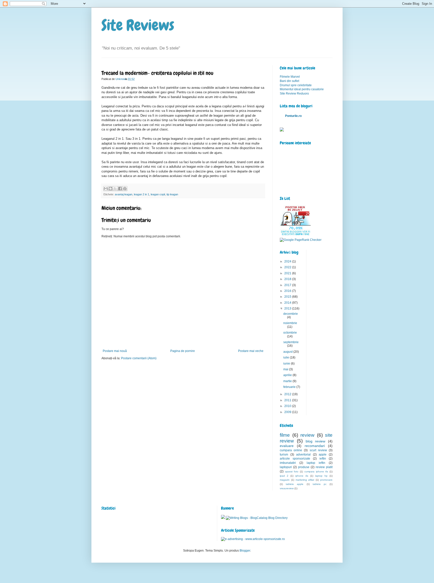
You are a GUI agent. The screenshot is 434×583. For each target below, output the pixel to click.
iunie (287, 363)
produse (303, 467)
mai (286, 369)
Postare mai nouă (115, 351)
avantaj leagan (123, 194)
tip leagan (172, 194)
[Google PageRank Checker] (300, 240)
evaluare (287, 446)
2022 (288, 267)
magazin (285, 479)
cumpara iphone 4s (316, 471)
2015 (288, 296)
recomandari (315, 446)
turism (284, 454)
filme (285, 435)
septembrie (291, 342)
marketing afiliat (305, 479)
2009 (288, 412)
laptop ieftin (316, 463)
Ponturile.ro (293, 116)
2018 (288, 279)
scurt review (318, 450)
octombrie (290, 332)
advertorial (303, 454)
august (288, 351)
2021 (288, 273)
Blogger (245, 550)
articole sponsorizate (295, 458)
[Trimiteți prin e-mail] (105, 188)
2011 (288, 400)
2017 (288, 285)
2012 (288, 394)
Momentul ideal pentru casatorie (302, 89)
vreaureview (287, 488)
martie (288, 381)
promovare (326, 479)
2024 (288, 261)
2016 (288, 291)
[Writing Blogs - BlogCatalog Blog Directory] (257, 518)
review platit (324, 467)
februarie (289, 387)
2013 (288, 308)
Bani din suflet (289, 81)
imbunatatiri (288, 463)
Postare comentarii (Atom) (138, 358)
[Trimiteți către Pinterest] (124, 188)
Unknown (122, 78)
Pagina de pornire (182, 351)
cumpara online (291, 450)
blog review (315, 441)
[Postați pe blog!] (110, 188)
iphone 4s (301, 475)
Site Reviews (137, 25)
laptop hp (321, 475)
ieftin (322, 458)
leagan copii (158, 194)
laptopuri (286, 467)
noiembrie (290, 323)
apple (323, 454)
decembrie (290, 314)
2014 (288, 302)
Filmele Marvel (290, 76)
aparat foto (292, 471)
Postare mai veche (250, 351)
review (307, 435)
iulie (286, 357)
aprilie (288, 375)
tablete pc (320, 484)
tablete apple (294, 484)
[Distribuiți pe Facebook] (120, 188)
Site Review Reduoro (294, 93)
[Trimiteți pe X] (115, 188)
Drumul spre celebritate (296, 85)
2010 (288, 406)
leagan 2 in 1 (141, 194)
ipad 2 (284, 475)
